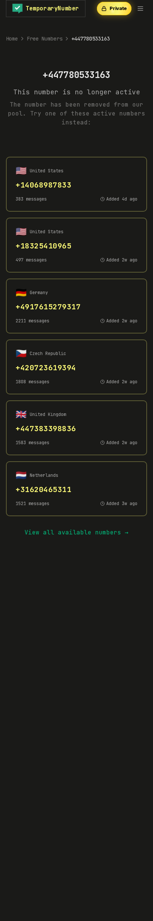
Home (12, 38)
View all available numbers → (76, 532)
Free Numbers (44, 38)
